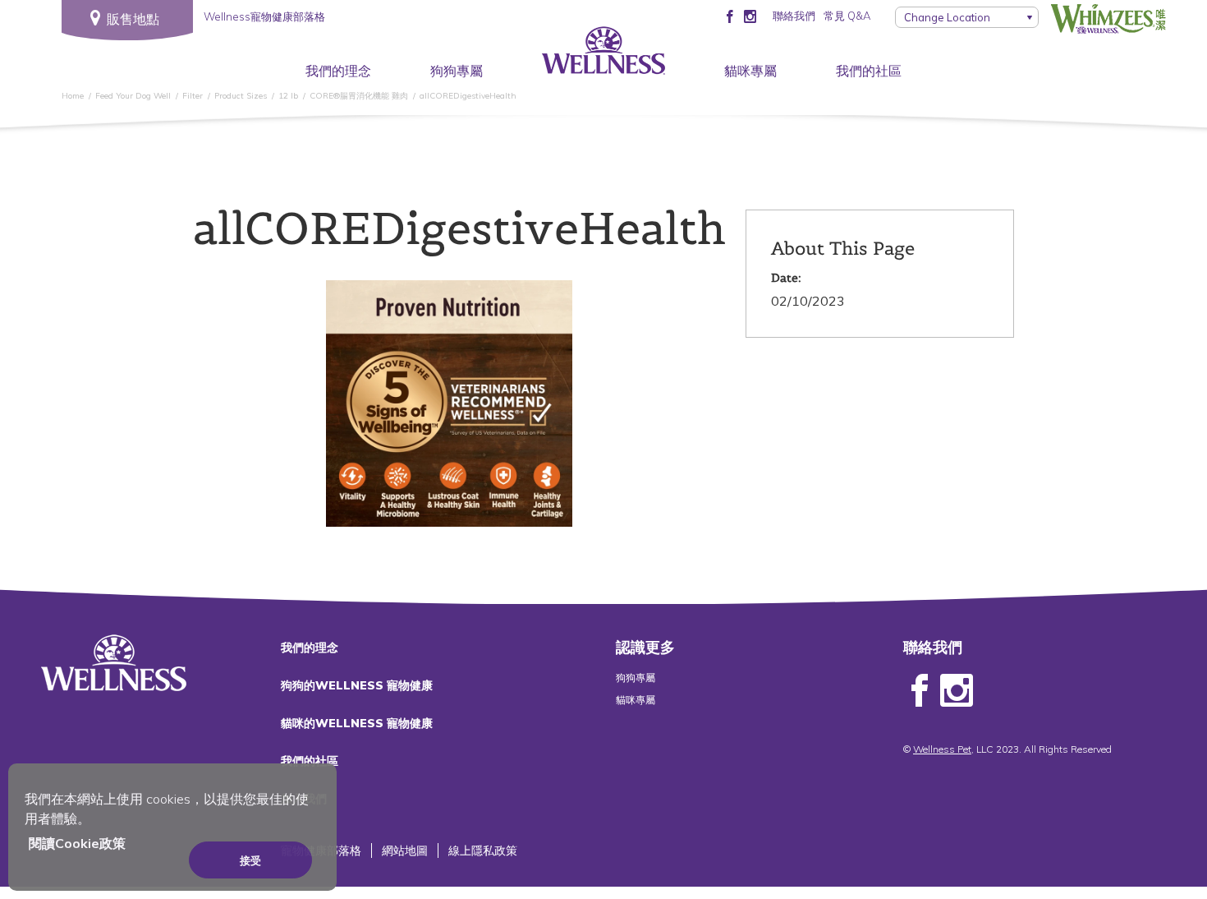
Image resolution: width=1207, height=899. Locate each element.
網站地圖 (405, 850)
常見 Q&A (847, 15)
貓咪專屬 (750, 70)
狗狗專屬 (456, 70)
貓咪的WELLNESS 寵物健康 (357, 723)
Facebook (919, 691)
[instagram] (750, 15)
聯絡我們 (794, 15)
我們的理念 (338, 70)
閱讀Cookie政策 (77, 843)
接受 (250, 860)
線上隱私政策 (482, 850)
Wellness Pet (942, 749)
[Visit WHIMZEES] (1108, 19)
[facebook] (729, 15)
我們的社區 (869, 70)
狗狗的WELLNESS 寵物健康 (357, 685)
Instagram (956, 691)
